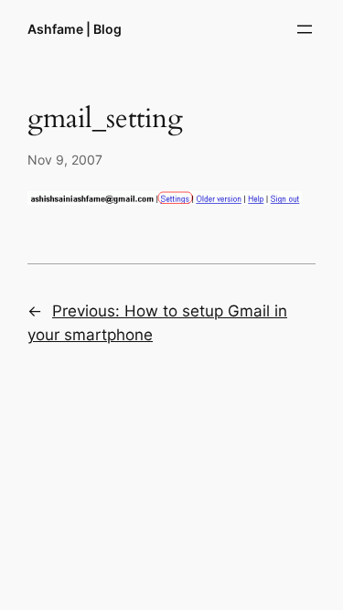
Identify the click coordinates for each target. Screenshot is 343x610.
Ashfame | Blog (74, 29)
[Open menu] (305, 29)
